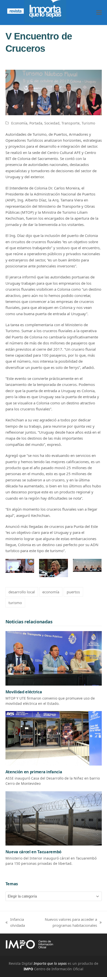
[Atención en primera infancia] (53, 737)
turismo (15, 602)
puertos (73, 591)
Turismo (88, 123)
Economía (19, 123)
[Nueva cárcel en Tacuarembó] (53, 818)
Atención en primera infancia (33, 772)
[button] (99, 12)
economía (50, 591)
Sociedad (51, 123)
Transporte (70, 123)
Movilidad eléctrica (23, 692)
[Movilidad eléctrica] (53, 657)
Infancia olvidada (15, 923)
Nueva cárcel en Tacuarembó (33, 852)
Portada (35, 123)
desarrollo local (21, 591)
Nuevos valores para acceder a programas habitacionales (65, 923)
